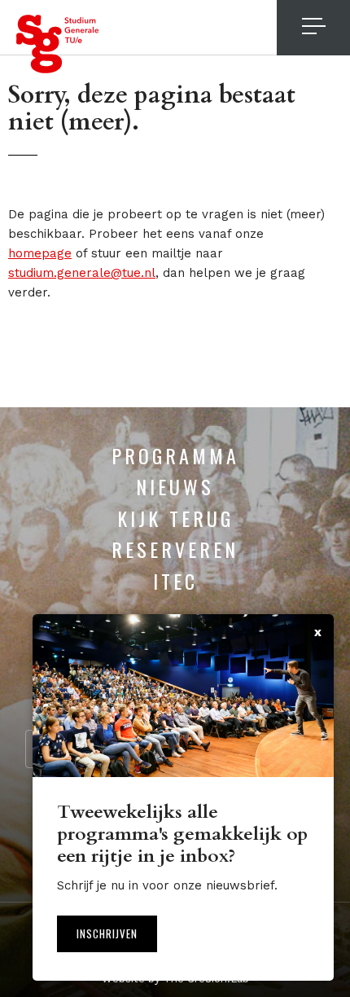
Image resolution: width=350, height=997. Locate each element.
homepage (40, 253)
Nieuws (175, 486)
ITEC (175, 580)
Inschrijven (107, 933)
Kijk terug (175, 518)
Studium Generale (57, 44)
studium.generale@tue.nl (81, 273)
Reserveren (175, 549)
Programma (175, 455)
